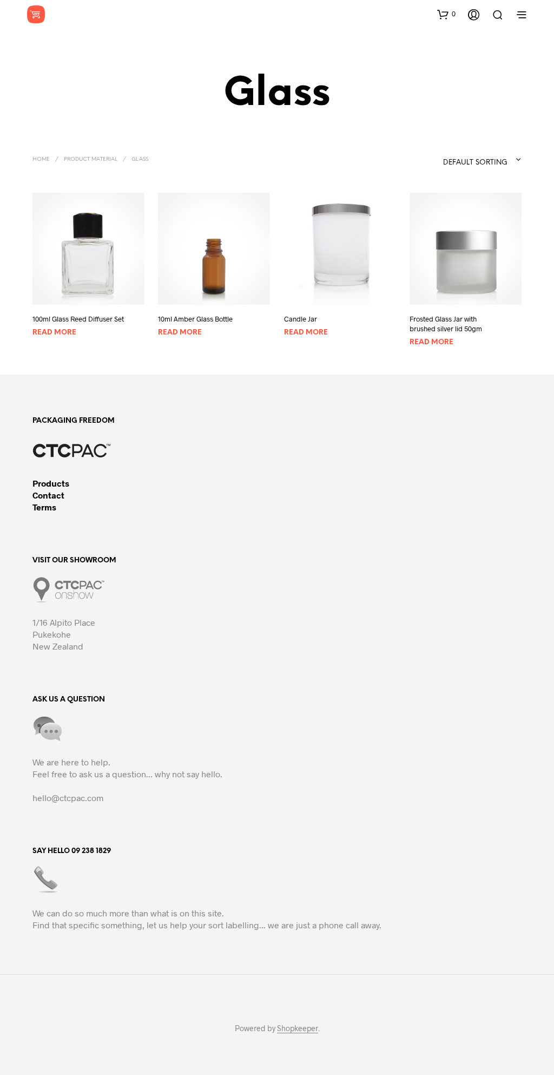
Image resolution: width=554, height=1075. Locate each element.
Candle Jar (300, 318)
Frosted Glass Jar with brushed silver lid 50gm (446, 323)
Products (50, 483)
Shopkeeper (297, 1028)
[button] (446, 14)
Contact (48, 495)
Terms (44, 507)
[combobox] (460, 159)
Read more (54, 332)
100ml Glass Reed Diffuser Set (78, 318)
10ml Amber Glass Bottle (195, 318)
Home (41, 159)
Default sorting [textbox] (475, 162)
